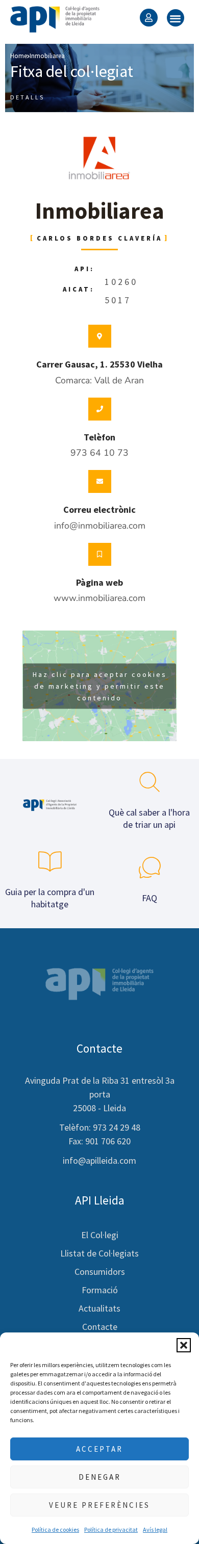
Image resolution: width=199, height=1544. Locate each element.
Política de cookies (55, 1529)
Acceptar (99, 1449)
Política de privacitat (111, 1529)
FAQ (149, 898)
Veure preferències (99, 1505)
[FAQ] (149, 867)
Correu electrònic (99, 509)
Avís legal (155, 1529)
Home (18, 55)
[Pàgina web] (99, 554)
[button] (184, 1345)
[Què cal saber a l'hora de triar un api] (149, 782)
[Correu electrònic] (99, 481)
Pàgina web (99, 582)
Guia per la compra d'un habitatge (49, 897)
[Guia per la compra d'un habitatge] (50, 861)
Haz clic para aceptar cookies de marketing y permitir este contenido (100, 685)
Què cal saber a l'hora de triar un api (149, 818)
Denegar (100, 1477)
